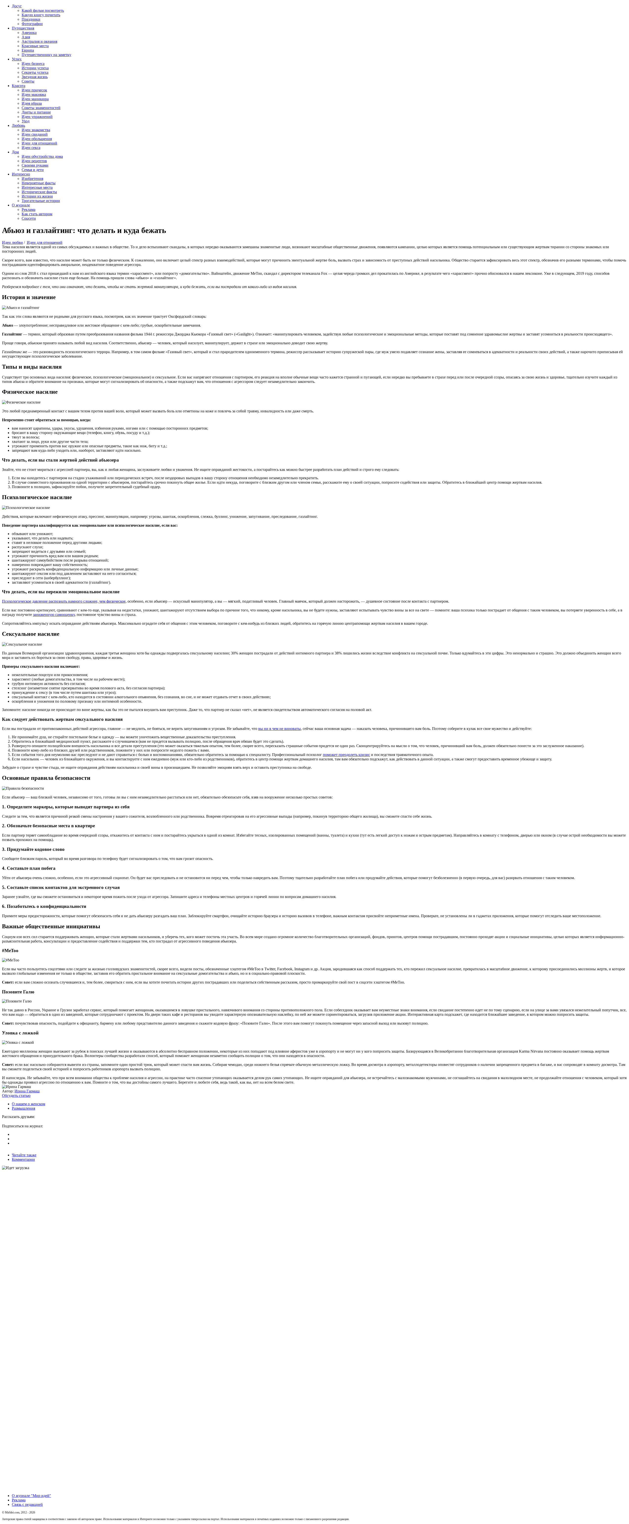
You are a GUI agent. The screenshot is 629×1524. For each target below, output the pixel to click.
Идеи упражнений (37, 117)
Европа (28, 50)
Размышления (23, 1108)
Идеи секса (31, 147)
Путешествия (23, 28)
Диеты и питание (36, 112)
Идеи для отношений (39, 143)
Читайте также (24, 1155)
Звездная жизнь (35, 77)
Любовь (18, 125)
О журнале (21, 205)
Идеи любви (12, 242)
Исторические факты (39, 192)
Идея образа (32, 103)
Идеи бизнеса (33, 63)
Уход (25, 121)
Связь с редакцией (27, 1504)
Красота (18, 86)
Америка (29, 32)
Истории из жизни (37, 196)
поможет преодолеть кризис (346, 755)
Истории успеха (35, 68)
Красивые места (35, 46)
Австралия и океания (39, 41)
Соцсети (29, 218)
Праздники (31, 19)
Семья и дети (33, 170)
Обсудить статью (16, 1095)
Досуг (17, 6)
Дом (15, 152)
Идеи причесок (34, 90)
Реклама (28, 209)
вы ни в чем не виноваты (279, 728)
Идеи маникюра (35, 99)
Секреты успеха (35, 72)
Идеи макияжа (34, 94)
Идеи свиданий (35, 134)
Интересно (21, 174)
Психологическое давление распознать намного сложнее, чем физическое (64, 601)
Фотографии (32, 24)
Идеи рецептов (34, 161)
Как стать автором (37, 214)
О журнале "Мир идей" (31, 1496)
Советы (28, 81)
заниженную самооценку (54, 614)
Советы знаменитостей (41, 108)
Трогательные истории (41, 201)
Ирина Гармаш (27, 1091)
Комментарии (23, 1159)
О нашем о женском (28, 1104)
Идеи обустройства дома (42, 156)
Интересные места (37, 187)
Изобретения (32, 178)
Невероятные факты (39, 183)
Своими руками (35, 165)
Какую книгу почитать (41, 15)
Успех (17, 59)
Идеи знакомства (36, 130)
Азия (26, 37)
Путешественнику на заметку (46, 55)
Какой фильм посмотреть (43, 10)
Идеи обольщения (37, 139)
